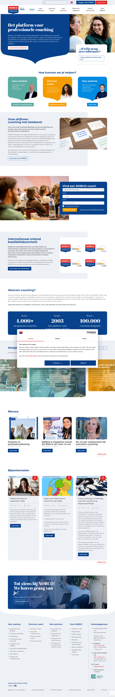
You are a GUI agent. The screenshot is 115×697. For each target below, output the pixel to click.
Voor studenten (36, 641)
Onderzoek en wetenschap (77, 643)
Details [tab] (57, 338)
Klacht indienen (77, 647)
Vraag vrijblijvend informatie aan (91, 58)
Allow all (83, 363)
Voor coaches (40, 9)
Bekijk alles (102, 454)
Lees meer (92, 104)
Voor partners (63, 9)
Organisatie (76, 631)
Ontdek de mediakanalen (15, 658)
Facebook (13, 686)
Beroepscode (76, 637)
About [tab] (84, 338)
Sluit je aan (101, 2)
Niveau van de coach (35, 637)
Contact (104, 690)
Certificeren (14, 636)
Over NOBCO (102, 9)
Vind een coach (52, 9)
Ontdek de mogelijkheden (22, 104)
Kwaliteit (75, 640)
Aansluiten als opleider (56, 630)
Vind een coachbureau (35, 632)
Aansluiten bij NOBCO (14, 630)
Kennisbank (14, 654)
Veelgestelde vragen (76, 651)
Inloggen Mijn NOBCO (86, 2)
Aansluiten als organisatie (56, 634)
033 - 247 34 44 (99, 657)
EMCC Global (76, 634)
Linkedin (11, 686)
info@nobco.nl (99, 666)
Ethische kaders (56, 690)
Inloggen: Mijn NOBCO (15, 645)
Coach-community (90, 9)
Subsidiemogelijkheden (18, 648)
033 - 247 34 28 (99, 645)
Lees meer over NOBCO (18, 158)
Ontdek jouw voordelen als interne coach (56, 645)
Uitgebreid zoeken (72, 206)
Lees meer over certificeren (19, 268)
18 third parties (33, 356)
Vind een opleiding (16, 633)
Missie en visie (77, 629)
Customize (56, 363)
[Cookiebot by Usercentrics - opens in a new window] (88, 332)
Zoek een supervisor (17, 651)
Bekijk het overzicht (57, 104)
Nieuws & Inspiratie (76, 9)
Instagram (9, 686)
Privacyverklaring (38, 690)
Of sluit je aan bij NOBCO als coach (92, 210)
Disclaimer (91, 690)
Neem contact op (21, 601)
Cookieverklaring (75, 690)
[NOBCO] (13, 14)
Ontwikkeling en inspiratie (16, 640)
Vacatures (75, 655)
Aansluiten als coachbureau (56, 639)
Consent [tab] (30, 338)
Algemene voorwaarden (16, 690)
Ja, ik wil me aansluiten (18, 48)
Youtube (15, 686)
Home (32, 9)
